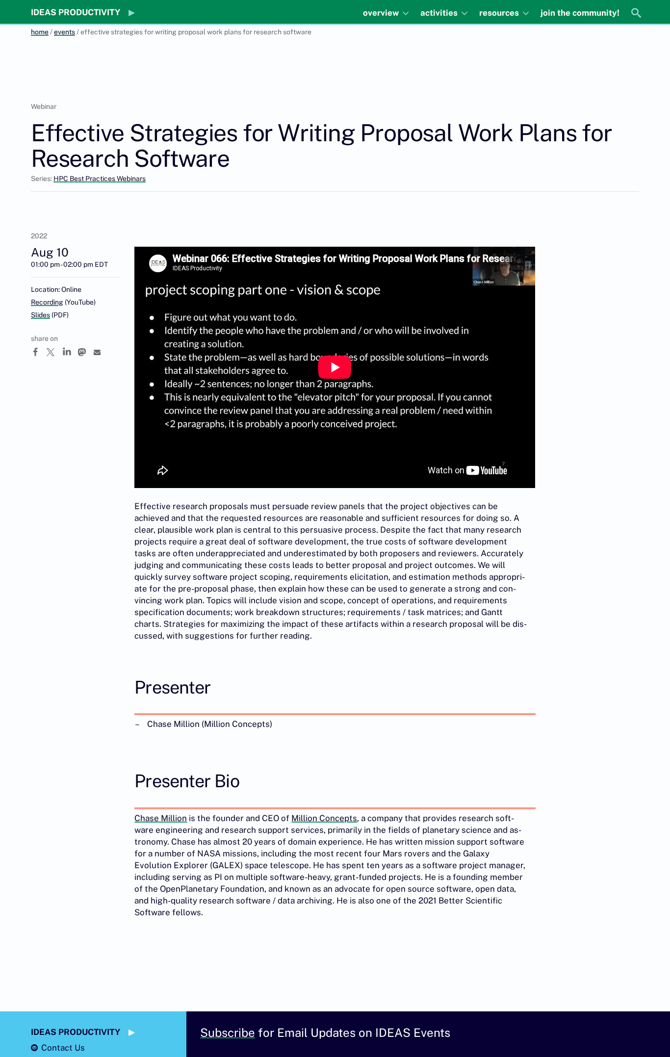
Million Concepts (324, 818)
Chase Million (160, 818)
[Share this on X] (54, 352)
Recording (47, 302)
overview (382, 13)
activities (440, 13)
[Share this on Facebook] (39, 352)
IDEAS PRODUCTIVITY (75, 12)
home (40, 32)
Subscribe (227, 1032)
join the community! (580, 13)
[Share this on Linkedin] (70, 352)
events (64, 32)
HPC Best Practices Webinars (99, 178)
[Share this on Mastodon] (86, 352)
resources (500, 13)
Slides (40, 315)
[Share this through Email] (101, 352)
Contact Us (63, 1048)
